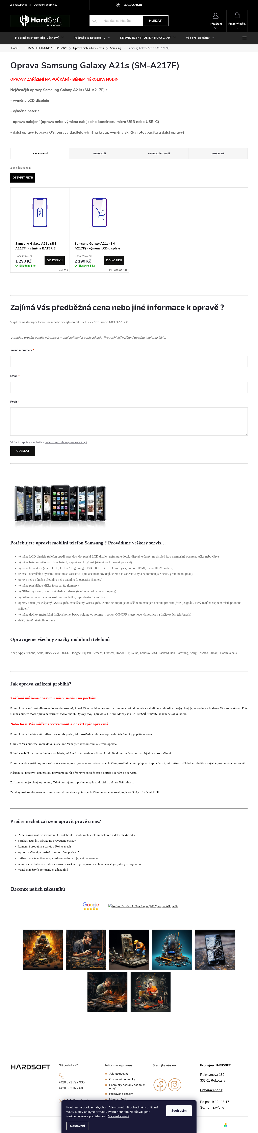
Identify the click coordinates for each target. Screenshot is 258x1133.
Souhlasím (179, 1110)
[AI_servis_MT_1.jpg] (107, 991)
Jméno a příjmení (22, 350)
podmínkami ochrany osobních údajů (66, 442)
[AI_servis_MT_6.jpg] (172, 949)
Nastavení (77, 1126)
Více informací (118, 1116)
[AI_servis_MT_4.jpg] (86, 949)
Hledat (155, 21)
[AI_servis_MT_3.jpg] (43, 949)
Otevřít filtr (23, 178)
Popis (15, 402)
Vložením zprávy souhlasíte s (48, 442)
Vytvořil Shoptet (238, 1125)
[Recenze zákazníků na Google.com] (91, 906)
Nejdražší (99, 153)
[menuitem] (39, 38)
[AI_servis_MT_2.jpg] (151, 991)
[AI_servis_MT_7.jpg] (215, 949)
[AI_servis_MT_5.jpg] (129, 949)
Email (15, 376)
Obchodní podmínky (45, 5)
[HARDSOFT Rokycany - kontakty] (30, 1066)
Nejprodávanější (159, 153)
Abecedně (217, 153)
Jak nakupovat (18, 5)
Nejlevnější (40, 153)
